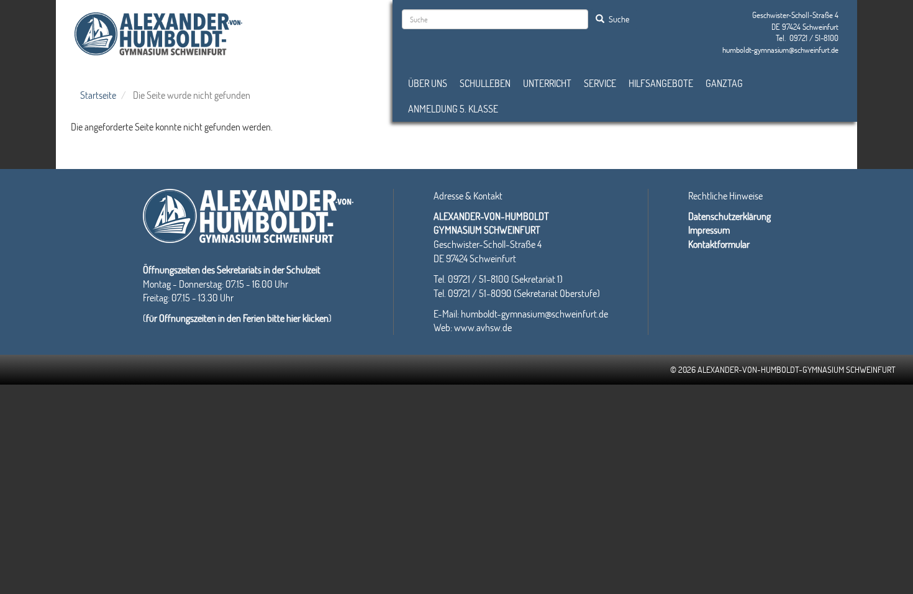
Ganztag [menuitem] (724, 82)
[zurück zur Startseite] (158, 32)
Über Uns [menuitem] (427, 82)
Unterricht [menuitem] (547, 82)
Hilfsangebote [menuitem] (661, 82)
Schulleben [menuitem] (485, 82)
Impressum (709, 229)
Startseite (98, 94)
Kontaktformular (719, 243)
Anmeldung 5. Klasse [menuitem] (453, 108)
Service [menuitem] (600, 82)
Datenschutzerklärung (729, 215)
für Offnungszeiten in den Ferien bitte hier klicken (237, 317)
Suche (618, 19)
